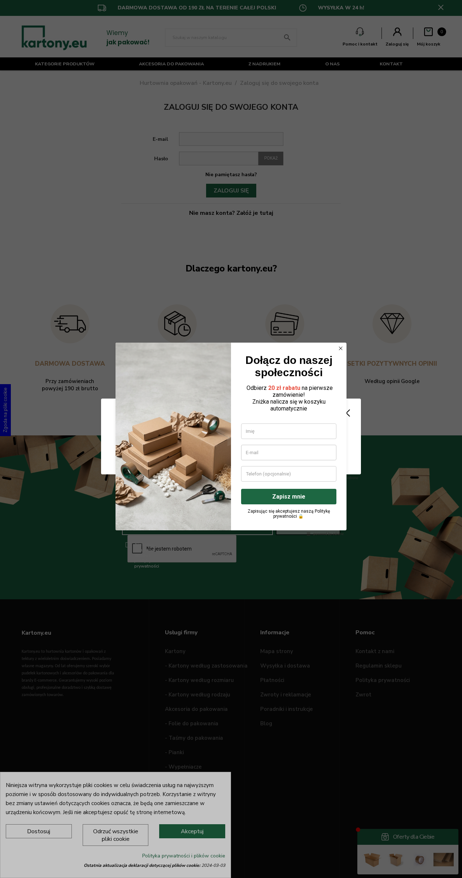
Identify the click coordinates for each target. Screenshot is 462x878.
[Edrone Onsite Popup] (231, 439)
